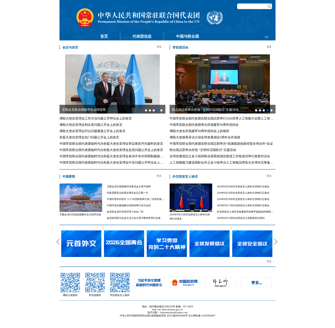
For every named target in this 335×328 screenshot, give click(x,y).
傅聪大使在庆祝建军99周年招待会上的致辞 (199, 131)
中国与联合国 (187, 36)
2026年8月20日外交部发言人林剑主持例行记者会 (243, 186)
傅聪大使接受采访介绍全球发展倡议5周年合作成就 (205, 137)
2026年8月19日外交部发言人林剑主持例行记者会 (243, 193)
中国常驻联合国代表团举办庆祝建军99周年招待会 (204, 124)
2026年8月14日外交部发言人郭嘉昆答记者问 (241, 218)
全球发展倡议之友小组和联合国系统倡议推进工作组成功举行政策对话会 (220, 156)
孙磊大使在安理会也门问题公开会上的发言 (89, 137)
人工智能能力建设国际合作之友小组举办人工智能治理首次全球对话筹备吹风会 (225, 162)
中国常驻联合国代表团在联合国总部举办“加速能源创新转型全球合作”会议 (221, 143)
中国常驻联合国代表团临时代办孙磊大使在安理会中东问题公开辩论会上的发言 (114, 162)
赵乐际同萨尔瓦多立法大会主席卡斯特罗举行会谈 (134, 218)
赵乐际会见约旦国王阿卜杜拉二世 (125, 211)
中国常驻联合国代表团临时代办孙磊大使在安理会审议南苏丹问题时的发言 (111, 143)
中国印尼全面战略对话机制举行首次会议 (129, 205)
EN (266, 37)
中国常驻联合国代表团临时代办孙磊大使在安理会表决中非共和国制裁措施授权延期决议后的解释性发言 (131, 156)
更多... (160, 46)
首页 (104, 36)
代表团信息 (142, 36)
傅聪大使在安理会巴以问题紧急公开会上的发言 (92, 131)
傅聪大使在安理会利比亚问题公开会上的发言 (90, 124)
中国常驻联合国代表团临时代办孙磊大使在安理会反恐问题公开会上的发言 (111, 150)
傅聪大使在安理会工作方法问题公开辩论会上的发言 (95, 118)
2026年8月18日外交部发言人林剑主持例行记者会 (243, 199)
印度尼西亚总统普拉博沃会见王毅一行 (127, 193)
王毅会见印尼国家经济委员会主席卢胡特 (129, 186)
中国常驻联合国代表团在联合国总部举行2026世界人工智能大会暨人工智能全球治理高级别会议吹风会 (240, 118)
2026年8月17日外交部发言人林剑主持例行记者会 (243, 205)
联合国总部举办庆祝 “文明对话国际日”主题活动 (203, 150)
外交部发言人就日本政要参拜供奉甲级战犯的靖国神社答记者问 (251, 211)
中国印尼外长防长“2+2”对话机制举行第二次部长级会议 (136, 199)
